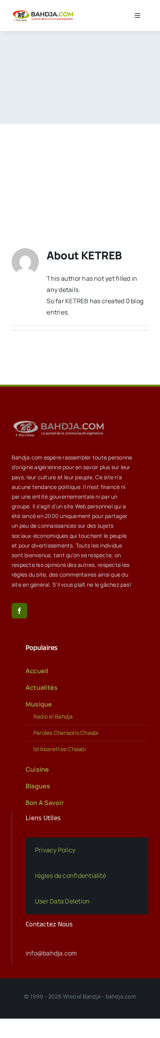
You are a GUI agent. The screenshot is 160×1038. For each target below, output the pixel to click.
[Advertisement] (80, 174)
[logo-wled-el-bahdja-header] (44, 11)
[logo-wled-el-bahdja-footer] (60, 420)
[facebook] (19, 610)
